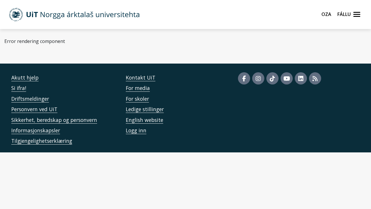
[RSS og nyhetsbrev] (315, 78)
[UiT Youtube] (287, 78)
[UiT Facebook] (244, 78)
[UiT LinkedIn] (301, 78)
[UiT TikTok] (272, 78)
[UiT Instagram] (258, 78)
